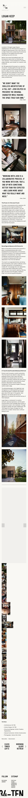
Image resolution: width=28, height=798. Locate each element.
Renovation (4, 738)
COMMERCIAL (14, 783)
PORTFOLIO (13, 780)
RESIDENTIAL (14, 784)
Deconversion (12, 738)
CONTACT (13, 787)
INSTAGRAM (4, 780)
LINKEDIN (4, 781)
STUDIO (12, 781)
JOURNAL (13, 785)
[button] (3, 525)
